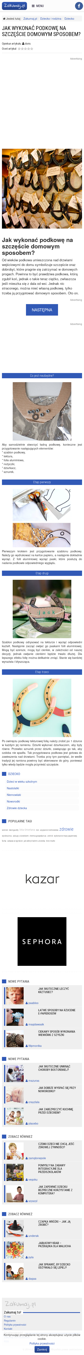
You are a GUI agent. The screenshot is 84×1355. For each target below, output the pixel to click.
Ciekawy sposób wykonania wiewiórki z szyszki (56, 1033)
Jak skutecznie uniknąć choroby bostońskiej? (54, 1068)
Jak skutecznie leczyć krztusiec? (53, 990)
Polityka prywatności (15, 1324)
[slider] (25, 48)
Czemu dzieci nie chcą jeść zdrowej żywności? (56, 1145)
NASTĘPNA (42, 309)
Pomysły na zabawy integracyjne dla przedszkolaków (51, 1169)
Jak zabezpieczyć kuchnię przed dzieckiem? (55, 1111)
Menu (39, 6)
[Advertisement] (42, 107)
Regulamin (10, 1320)
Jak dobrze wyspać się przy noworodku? (57, 1089)
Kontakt (8, 1328)
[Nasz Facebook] (79, 6)
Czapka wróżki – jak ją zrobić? (54, 1223)
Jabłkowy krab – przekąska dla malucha (54, 1244)
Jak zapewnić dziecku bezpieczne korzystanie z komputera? (55, 1190)
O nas (7, 1316)
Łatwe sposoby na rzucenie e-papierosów (56, 1011)
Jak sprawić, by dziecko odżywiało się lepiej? (54, 1266)
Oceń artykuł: (9, 48)
